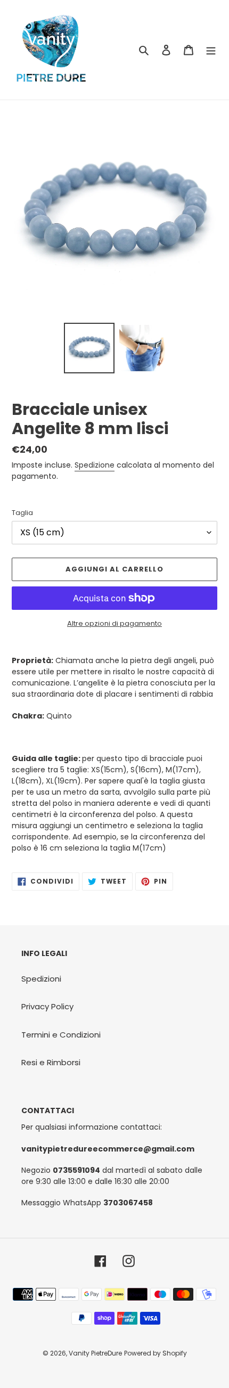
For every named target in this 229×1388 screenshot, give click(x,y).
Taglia (22, 513)
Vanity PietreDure (95, 1353)
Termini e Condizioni (61, 1034)
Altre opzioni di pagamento (114, 623)
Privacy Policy (47, 1006)
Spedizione (94, 465)
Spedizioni (41, 978)
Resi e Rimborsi (50, 1062)
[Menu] (211, 49)
